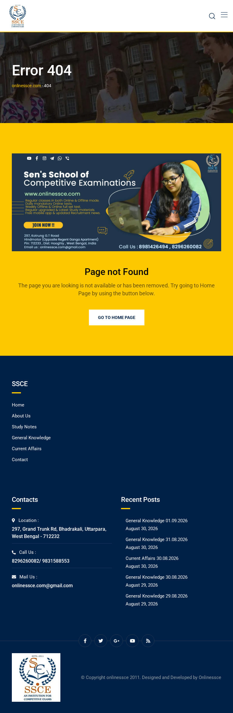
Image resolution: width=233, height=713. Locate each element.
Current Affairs (27, 448)
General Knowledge (31, 437)
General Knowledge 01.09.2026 (156, 520)
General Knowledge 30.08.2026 (156, 577)
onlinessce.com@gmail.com (42, 585)
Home (18, 405)
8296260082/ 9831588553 (40, 561)
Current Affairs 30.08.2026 (152, 558)
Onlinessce (210, 677)
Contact (20, 459)
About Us (21, 416)
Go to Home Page (116, 317)
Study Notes (24, 427)
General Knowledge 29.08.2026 (156, 596)
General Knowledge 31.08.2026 (156, 539)
